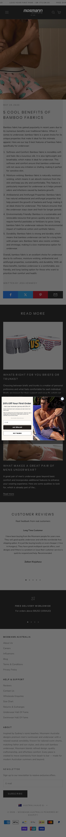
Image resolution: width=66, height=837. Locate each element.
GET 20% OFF (17, 427)
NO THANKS (17, 433)
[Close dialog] (62, 398)
